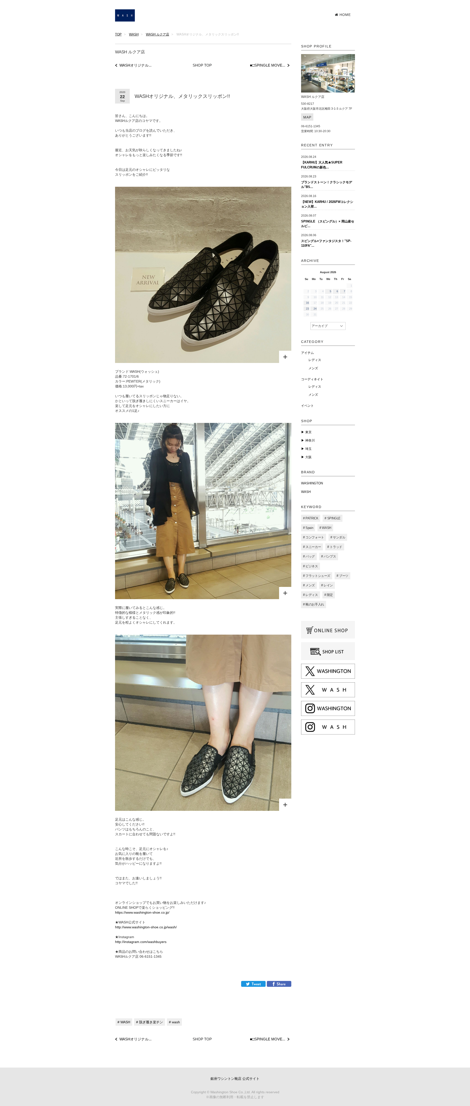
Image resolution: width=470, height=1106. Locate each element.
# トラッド (334, 547)
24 (315, 308)
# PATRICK (310, 518)
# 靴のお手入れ (313, 604)
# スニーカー (312, 547)
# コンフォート (313, 537)
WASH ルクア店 (157, 34)
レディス (314, 360)
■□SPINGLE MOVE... (267, 65)
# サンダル (337, 537)
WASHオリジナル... (135, 65)
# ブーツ (342, 576)
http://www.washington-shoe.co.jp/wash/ (146, 927)
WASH (134, 34)
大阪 (308, 457)
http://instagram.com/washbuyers (140, 942)
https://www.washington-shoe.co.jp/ (142, 912)
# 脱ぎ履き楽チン (149, 1022)
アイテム (307, 353)
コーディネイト (312, 379)
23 (307, 308)
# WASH (124, 1022)
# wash (174, 1022)
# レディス (310, 595)
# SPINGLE (332, 518)
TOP (118, 34)
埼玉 (308, 449)
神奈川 (309, 440)
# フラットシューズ (316, 576)
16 (307, 302)
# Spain (308, 528)
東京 (308, 432)
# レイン (327, 585)
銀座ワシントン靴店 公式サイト (235, 1079)
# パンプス (328, 556)
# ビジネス (310, 566)
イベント (307, 405)
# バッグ (309, 556)
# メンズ (309, 585)
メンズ (313, 368)
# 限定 (328, 595)
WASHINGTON (312, 483)
